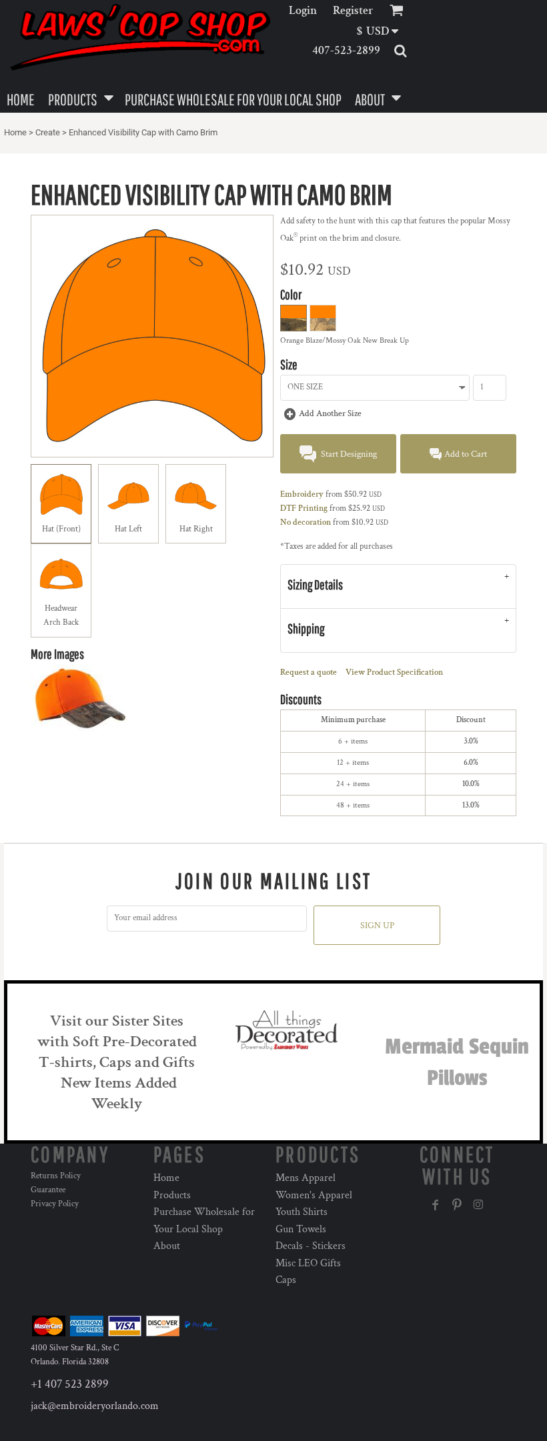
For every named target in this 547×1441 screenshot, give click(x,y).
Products (172, 1195)
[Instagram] (478, 1205)
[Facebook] (435, 1205)
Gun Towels (301, 1229)
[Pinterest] (457, 1205)
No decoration (305, 522)
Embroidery (302, 494)
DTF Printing (304, 508)
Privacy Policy (55, 1204)
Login (303, 10)
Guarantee (48, 1190)
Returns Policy (56, 1176)
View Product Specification (394, 672)
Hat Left (128, 529)
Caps (286, 1280)
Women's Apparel (314, 1195)
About (166, 1246)
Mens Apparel (306, 1178)
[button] (382, 31)
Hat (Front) (61, 529)
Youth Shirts (302, 1212)
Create (47, 132)
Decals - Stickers (311, 1246)
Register (353, 10)
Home (15, 132)
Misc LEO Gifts (308, 1263)
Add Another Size (330, 413)
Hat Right (196, 529)
